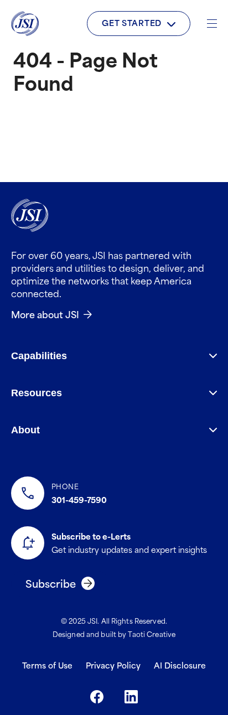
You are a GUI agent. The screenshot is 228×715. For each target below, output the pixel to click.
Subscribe (50, 583)
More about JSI (45, 313)
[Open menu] (212, 23)
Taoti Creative (151, 633)
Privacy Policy (113, 665)
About (25, 430)
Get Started (132, 22)
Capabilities (39, 355)
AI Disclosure (180, 665)
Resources (36, 392)
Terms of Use (47, 665)
